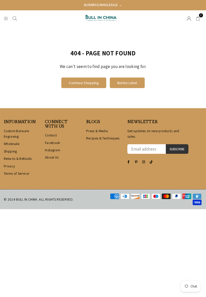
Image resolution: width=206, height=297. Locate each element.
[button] (197, 18)
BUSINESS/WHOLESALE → (103, 5)
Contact (51, 135)
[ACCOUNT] (189, 18)
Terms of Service (16, 173)
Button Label (127, 83)
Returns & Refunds (18, 158)
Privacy (9, 166)
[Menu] (6, 18)
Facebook (52, 142)
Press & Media (97, 131)
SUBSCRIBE (177, 149)
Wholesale (11, 143)
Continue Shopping (84, 83)
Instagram (52, 150)
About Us (52, 157)
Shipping (10, 151)
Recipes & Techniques (103, 138)
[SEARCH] (14, 18)
